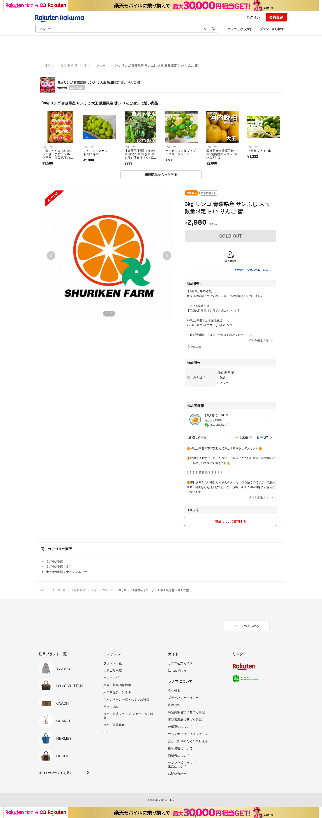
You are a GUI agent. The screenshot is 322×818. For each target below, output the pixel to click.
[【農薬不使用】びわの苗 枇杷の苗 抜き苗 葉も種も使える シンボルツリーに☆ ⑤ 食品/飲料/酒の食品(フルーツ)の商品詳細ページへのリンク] (140, 127)
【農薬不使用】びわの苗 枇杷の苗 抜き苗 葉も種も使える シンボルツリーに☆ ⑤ (140, 155)
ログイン (253, 17)
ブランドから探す (272, 29)
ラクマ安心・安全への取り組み (249, 270)
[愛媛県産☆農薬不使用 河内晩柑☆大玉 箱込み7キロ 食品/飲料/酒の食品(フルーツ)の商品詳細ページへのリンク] (222, 127)
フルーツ (102, 65)
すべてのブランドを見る (56, 772)
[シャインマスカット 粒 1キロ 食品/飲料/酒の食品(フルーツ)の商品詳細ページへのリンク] (99, 127)
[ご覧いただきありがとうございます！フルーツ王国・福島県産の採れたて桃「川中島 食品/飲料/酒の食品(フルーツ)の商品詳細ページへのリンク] (58, 127)
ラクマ (49, 65)
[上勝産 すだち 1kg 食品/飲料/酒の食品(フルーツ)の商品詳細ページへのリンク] (263, 127)
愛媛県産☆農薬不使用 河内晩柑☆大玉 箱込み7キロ (221, 154)
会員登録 (276, 17)
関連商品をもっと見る (161, 174)
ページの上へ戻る (247, 626)
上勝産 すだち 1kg (259, 150)
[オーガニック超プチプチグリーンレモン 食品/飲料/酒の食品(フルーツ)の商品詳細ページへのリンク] (181, 127)
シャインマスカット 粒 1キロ (95, 152)
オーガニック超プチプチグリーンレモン (180, 152)
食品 (87, 65)
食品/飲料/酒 (69, 65)
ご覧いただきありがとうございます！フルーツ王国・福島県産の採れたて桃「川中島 (57, 155)
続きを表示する (259, 340)
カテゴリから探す (240, 29)
